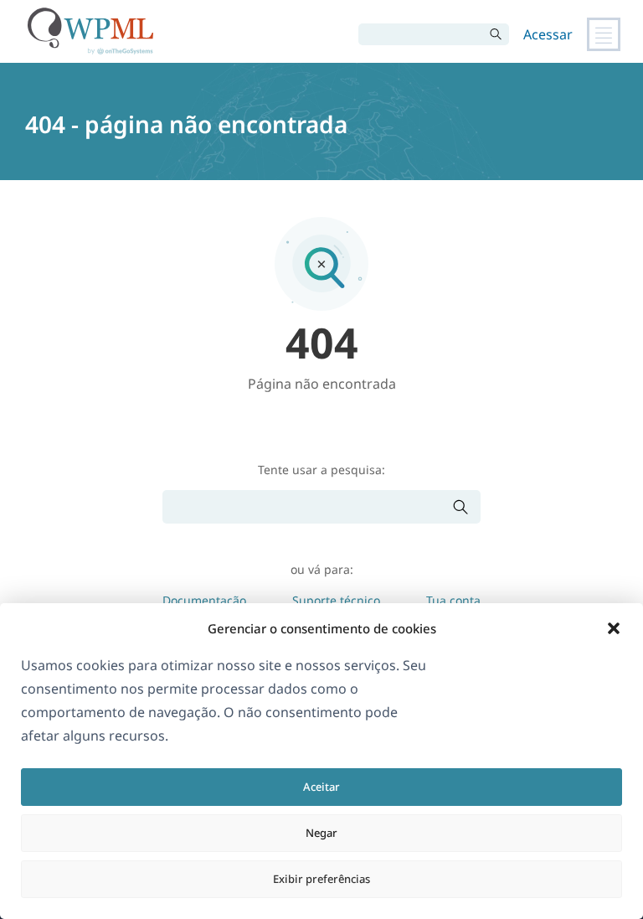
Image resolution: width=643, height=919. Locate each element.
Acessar (548, 34)
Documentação (204, 600)
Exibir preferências (321, 878)
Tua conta (453, 600)
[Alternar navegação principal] (603, 34)
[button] (613, 628)
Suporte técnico (336, 600)
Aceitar (321, 786)
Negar (321, 832)
